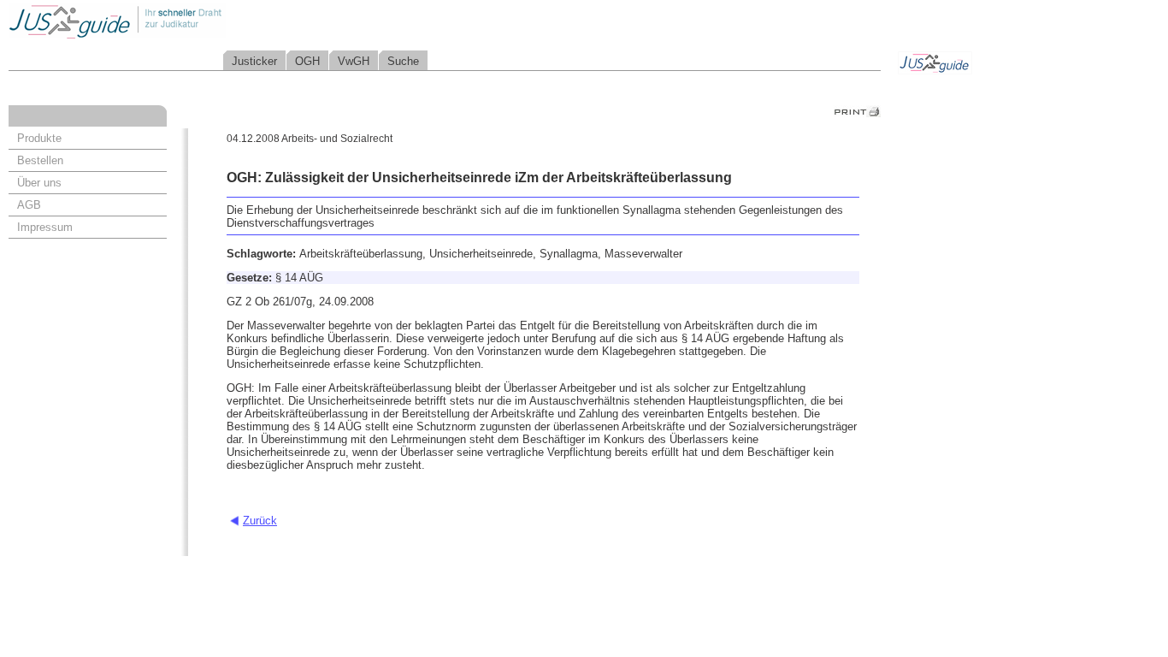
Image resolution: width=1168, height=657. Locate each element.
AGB (29, 204)
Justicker (254, 61)
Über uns (39, 182)
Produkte (39, 138)
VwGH (353, 61)
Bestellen (40, 160)
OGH (307, 61)
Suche (403, 61)
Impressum (45, 227)
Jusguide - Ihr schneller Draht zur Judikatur (172, 21)
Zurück (260, 520)
